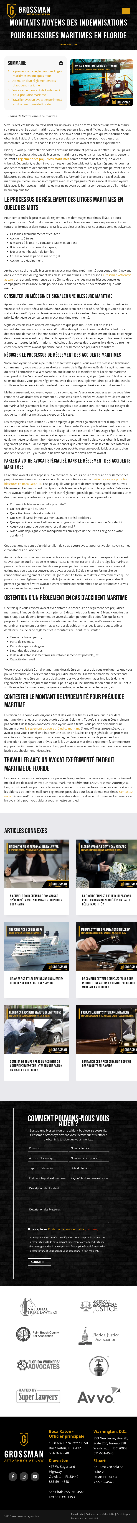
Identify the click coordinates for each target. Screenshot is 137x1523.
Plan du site (77, 1513)
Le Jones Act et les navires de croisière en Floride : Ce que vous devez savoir (37, 981)
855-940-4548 (74, 1492)
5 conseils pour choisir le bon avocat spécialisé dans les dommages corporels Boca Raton (36, 900)
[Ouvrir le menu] (126, 11)
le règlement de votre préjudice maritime (52, 728)
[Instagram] (24, 1476)
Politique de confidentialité (100, 1513)
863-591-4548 (59, 1481)
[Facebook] (13, 1476)
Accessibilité (91, 1518)
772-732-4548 (103, 1482)
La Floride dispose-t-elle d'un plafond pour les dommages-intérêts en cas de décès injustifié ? (106, 900)
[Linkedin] (35, 1476)
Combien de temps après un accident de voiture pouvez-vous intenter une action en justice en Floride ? (36, 1066)
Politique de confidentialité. (66, 1229)
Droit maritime (68, 44)
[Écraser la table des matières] (61, 63)
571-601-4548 (103, 1453)
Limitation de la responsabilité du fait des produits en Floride (106, 1064)
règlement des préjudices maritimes (43, 159)
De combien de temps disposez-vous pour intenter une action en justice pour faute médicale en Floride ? (108, 983)
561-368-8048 (59, 1453)
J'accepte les (64, 1229)
